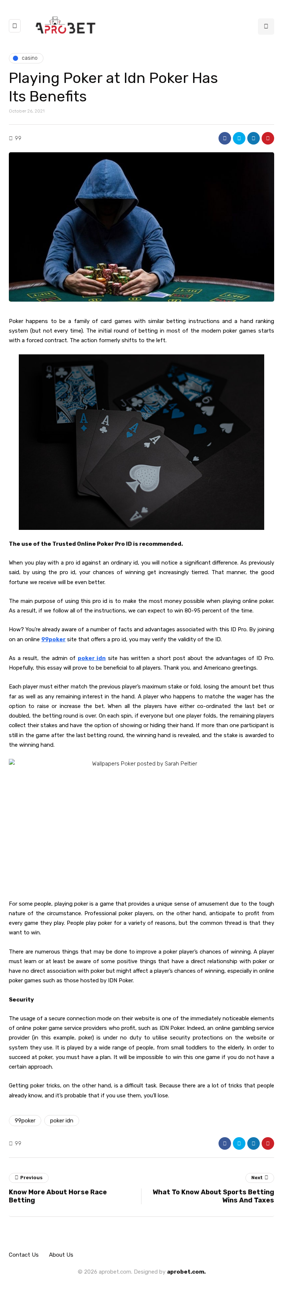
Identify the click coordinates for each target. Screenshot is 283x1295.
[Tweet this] (239, 138)
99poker (25, 1120)
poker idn (61, 1120)
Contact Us (24, 1254)
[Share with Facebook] (225, 138)
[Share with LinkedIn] (253, 138)
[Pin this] (268, 138)
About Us (61, 1254)
